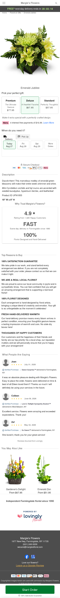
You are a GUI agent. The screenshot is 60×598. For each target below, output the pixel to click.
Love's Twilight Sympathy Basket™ (36, 403)
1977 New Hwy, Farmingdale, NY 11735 (30, 541)
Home (4, 12)
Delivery (9, 138)
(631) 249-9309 (30, 544)
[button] (54, 591)
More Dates (50, 144)
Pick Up (25, 136)
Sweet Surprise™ (29, 369)
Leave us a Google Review (30, 565)
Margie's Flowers (30, 3)
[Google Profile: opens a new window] (33, 557)
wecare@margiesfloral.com (30, 546)
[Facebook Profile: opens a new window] (27, 557)
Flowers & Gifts (15, 12)
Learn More (48, 122)
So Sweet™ (26, 430)
